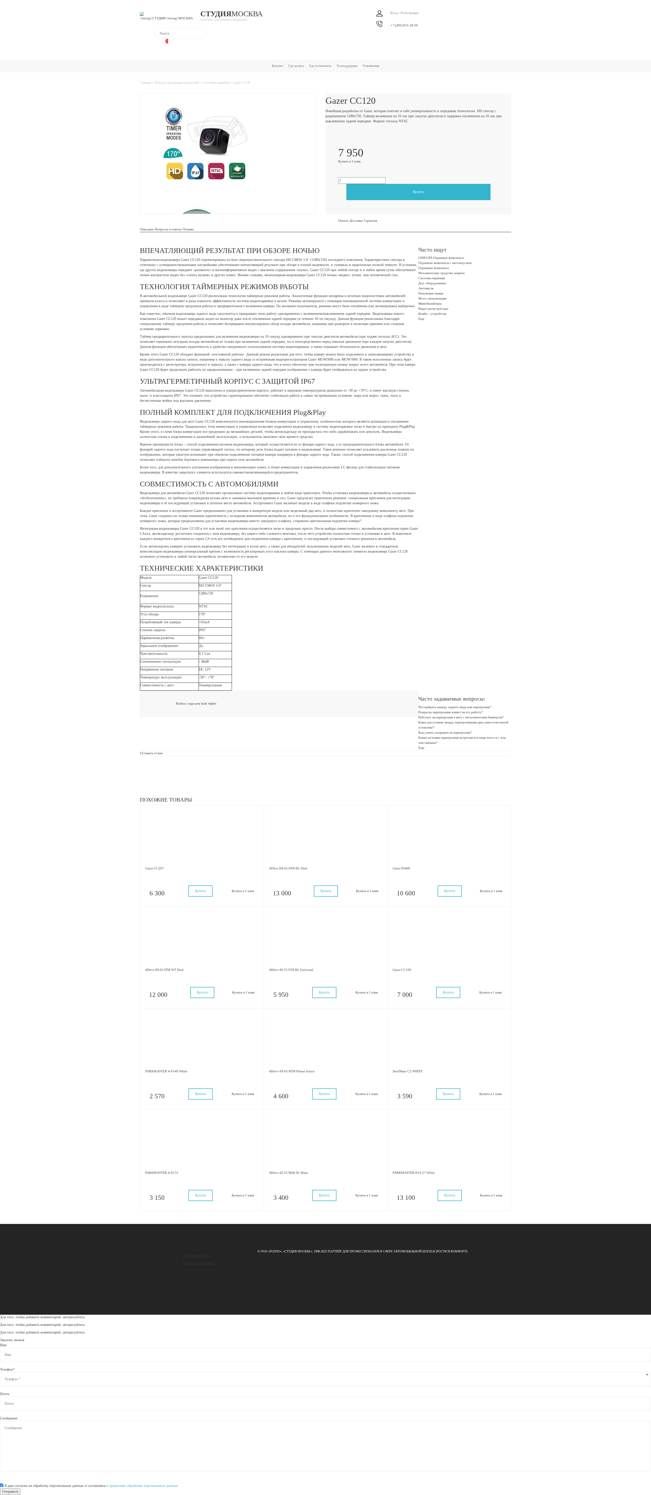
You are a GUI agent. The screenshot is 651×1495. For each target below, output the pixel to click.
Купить (418, 192)
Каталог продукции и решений (177, 82)
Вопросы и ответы (168, 229)
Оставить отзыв (151, 753)
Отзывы (188, 229)
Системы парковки (216, 82)
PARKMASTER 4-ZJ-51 (162, 1173)
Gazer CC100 (402, 970)
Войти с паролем (188, 703)
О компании (371, 66)
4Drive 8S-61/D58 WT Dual (164, 970)
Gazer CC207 (154, 868)
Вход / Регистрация (404, 13)
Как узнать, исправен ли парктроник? (445, 732)
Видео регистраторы (433, 308)
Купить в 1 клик (349, 161)
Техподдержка (347, 66)
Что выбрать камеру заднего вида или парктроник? (454, 707)
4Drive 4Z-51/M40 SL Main (288, 1173)
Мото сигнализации (432, 298)
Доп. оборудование (432, 283)
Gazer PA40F (401, 868)
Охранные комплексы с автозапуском (444, 263)
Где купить (296, 66)
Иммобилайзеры (430, 303)
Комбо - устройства (432, 314)
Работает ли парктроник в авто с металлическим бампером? (461, 717)
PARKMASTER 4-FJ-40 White (166, 1071)
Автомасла (426, 288)
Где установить (320, 66)
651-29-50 (404, 25)
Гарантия (370, 221)
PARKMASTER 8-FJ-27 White (414, 1173)
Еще (421, 319)
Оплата (343, 221)
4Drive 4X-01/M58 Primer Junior (292, 1071)
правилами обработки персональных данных (143, 1486)
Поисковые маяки (430, 293)
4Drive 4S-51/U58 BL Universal (291, 970)
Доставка (356, 221)
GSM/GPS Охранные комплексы (441, 258)
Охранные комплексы (433, 268)
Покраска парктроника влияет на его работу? (450, 712)
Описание (147, 229)
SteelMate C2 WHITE (408, 1071)
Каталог (277, 66)
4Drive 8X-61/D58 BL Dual (288, 868)
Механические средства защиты (441, 273)
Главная (145, 82)
